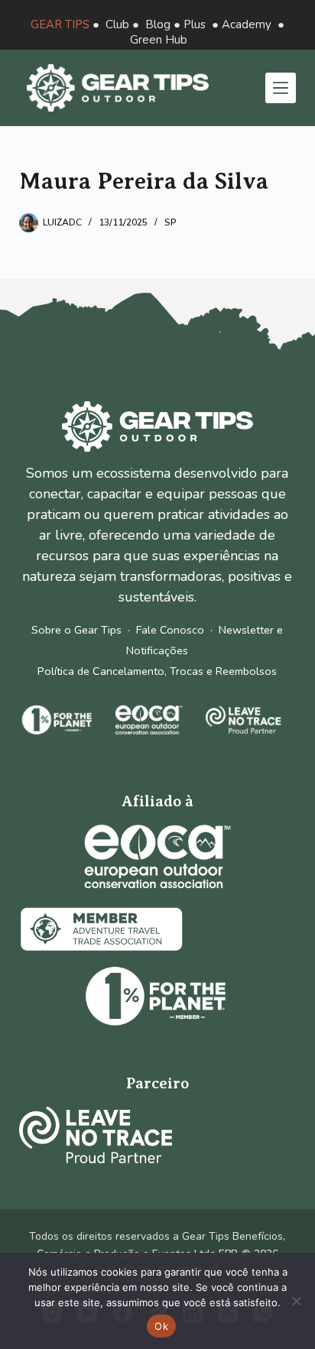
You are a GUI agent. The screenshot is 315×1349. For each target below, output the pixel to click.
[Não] (296, 1300)
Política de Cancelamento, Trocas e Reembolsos (157, 671)
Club (117, 24)
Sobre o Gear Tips (76, 629)
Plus (194, 24)
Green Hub (158, 39)
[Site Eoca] (157, 856)
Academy (246, 24)
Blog (157, 24)
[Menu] (280, 88)
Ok (161, 1326)
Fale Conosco (170, 629)
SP (170, 222)
